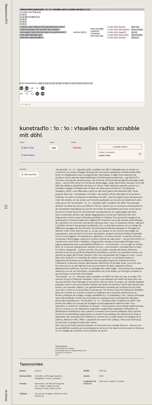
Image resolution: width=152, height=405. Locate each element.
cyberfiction (78, 185)
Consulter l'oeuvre (120, 147)
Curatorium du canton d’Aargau (70, 172)
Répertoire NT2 (6, 14)
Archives (6, 395)
